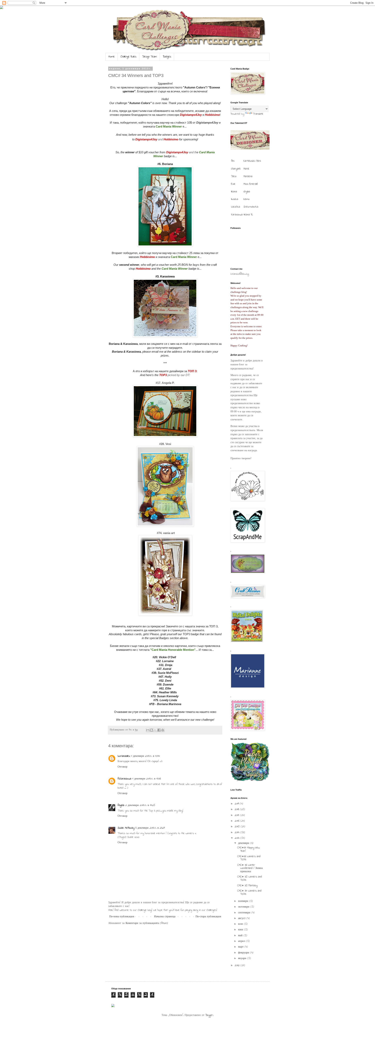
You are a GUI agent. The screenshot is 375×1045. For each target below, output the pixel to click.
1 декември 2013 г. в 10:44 (145, 756)
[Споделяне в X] (155, 730)
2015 (238, 827)
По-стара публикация (208, 917)
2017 (237, 815)
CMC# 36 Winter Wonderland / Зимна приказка (250, 868)
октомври (244, 907)
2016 (237, 821)
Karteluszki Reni (252, 161)
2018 (237, 809)
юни (241, 930)
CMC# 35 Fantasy (247, 886)
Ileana (234, 192)
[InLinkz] (112, 1005)
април (242, 941)
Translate (258, 114)
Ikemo (246, 199)
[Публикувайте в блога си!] (152, 730)
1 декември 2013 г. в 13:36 (146, 779)
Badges (167, 57)
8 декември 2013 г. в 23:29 (150, 828)
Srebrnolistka (250, 207)
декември (244, 843)
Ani (232, 161)
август (242, 918)
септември (244, 913)
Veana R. (248, 215)
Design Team (149, 57)
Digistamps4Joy (207, 122)
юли (241, 924)
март (241, 947)
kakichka (235, 207)
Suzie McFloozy (126, 828)
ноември (243, 901)
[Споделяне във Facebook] (159, 730)
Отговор (122, 767)
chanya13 (235, 169)
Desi (233, 176)
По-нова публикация (121, 917)
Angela (121, 805)
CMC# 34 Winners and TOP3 (249, 892)
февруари (244, 953)
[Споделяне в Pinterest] (163, 730)
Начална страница (164, 917)
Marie (246, 169)
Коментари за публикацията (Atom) (147, 923)
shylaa (246, 192)
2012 (237, 965)
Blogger (209, 1015)
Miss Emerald (250, 184)
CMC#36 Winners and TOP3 (249, 858)
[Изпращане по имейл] (148, 730)
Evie (233, 184)
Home (111, 57)
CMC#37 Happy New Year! (248, 849)
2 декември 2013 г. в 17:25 (140, 805)
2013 (237, 838)
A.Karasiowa (124, 779)
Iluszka (234, 199)
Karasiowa (237, 215)
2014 (237, 832)
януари (242, 958)
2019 (237, 804)
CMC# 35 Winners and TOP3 (249, 878)
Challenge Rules (128, 57)
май (241, 936)
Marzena (247, 176)
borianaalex (124, 756)
